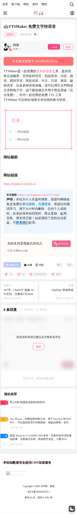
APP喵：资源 (47, 486)
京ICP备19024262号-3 (38, 491)
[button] (72, 509)
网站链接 (23, 139)
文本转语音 (44, 71)
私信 (68, 47)
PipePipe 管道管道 (62, 290)
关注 (55, 47)
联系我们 (22, 222)
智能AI (10, 34)
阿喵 (62, 61)
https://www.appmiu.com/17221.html (39, 194)
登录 (38, 346)
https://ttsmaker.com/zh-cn (20, 184)
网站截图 (23, 131)
